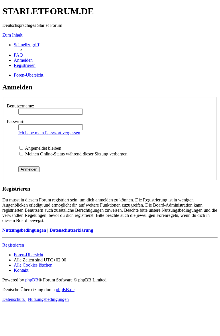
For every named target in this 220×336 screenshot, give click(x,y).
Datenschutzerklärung (71, 230)
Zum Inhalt (12, 35)
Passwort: (15, 121)
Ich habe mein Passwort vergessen (49, 132)
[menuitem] (18, 55)
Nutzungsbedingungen (24, 230)
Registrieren (13, 245)
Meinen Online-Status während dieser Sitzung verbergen (75, 153)
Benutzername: (20, 105)
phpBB (31, 279)
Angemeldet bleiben (42, 148)
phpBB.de (65, 289)
